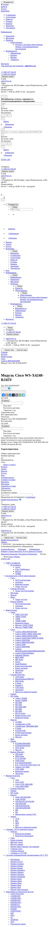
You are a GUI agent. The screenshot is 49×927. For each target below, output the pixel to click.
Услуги (4, 473)
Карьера (9, 24)
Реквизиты (10, 36)
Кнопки (13, 55)
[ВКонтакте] (3, 395)
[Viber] (16, 395)
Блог (3, 475)
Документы (10, 28)
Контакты (5, 482)
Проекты (9, 40)
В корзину (5, 401)
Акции (4, 469)
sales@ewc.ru (6, 81)
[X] (13, 395)
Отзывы (9, 21)
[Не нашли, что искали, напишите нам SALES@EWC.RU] (10, 115)
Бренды (4, 471)
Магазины (10, 38)
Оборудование (16, 42)
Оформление (15, 53)
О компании (11, 15)
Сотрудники (11, 17)
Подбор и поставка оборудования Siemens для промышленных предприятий (28, 47)
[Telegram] (23, 395)
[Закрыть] (3, 199)
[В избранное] (6, 388)
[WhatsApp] (20, 395)
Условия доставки (8, 480)
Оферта (4, 542)
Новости (9, 19)
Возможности (11, 51)
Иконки (13, 57)
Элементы (14, 60)
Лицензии (10, 26)
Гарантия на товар (8, 486)
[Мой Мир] (10, 395)
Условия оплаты (7, 478)
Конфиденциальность (10, 540)
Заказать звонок (8, 76)
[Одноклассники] (6, 395)
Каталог (4, 467)
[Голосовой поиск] (4, 115)
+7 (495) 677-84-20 (8, 72)
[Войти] (2, 192)
